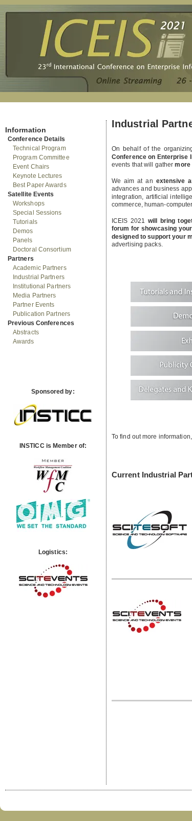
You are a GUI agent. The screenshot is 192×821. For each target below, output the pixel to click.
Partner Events (33, 304)
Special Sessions (37, 212)
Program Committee (41, 157)
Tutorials (25, 221)
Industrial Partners (39, 277)
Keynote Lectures (37, 175)
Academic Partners (40, 267)
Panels (23, 240)
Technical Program (39, 148)
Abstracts (26, 332)
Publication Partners (41, 313)
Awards (23, 341)
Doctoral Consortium (42, 249)
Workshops (29, 203)
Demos (23, 231)
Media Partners (34, 295)
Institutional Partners (42, 286)
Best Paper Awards (40, 185)
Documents (16, 116)
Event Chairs (31, 166)
